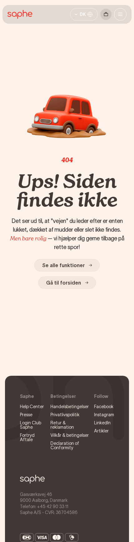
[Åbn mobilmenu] (120, 14)
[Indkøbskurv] (106, 14)
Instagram (104, 414)
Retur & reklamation (62, 425)
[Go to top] (32, 479)
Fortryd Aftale (27, 437)
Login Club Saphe (30, 425)
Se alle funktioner (63, 265)
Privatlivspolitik (64, 414)
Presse (26, 414)
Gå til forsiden (63, 282)
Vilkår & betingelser (69, 435)
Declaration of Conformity (64, 445)
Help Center (32, 406)
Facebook (103, 406)
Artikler (101, 430)
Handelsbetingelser (69, 406)
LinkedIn (102, 422)
